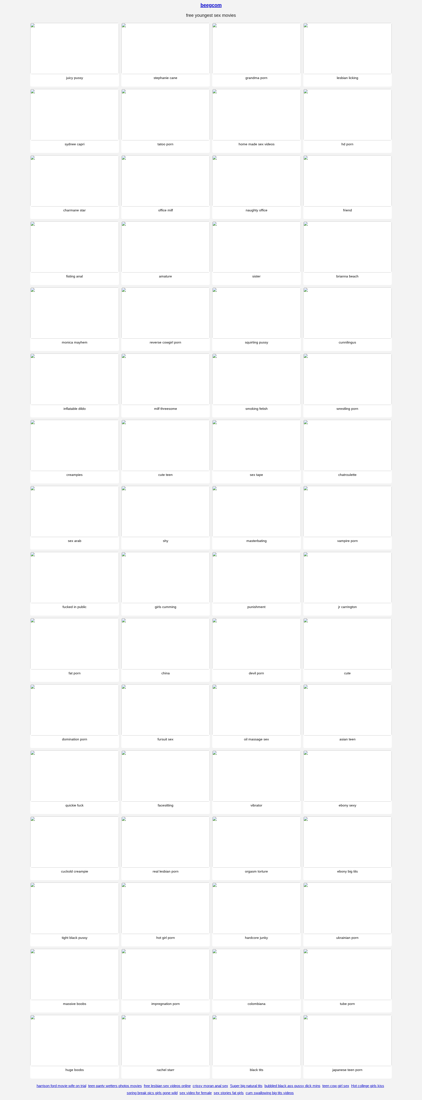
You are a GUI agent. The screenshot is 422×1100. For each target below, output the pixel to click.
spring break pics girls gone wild (152, 1093)
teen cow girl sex (335, 1086)
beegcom (211, 5)
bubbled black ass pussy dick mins (292, 1086)
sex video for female (195, 1093)
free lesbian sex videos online (167, 1086)
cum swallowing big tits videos (270, 1093)
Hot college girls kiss (367, 1086)
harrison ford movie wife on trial (61, 1086)
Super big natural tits (246, 1086)
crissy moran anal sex (210, 1086)
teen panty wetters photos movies (115, 1086)
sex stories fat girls (229, 1093)
